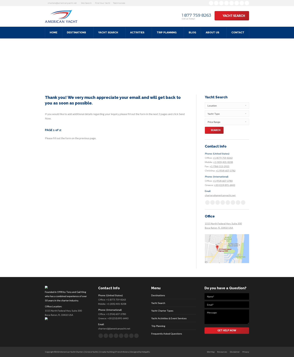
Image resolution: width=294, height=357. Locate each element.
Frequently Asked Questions (166, 333)
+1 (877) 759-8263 (223, 157)
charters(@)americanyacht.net (114, 328)
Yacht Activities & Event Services (169, 318)
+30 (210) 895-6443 (224, 185)
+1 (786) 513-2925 (219, 166)
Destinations (158, 295)
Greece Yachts (91, 352)
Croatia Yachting (107, 352)
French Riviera (122, 352)
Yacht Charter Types (162, 310)
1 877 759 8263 (196, 15)
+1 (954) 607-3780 (223, 180)
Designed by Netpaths (140, 352)
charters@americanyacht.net (62, 3)
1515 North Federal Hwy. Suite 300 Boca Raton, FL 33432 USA (63, 312)
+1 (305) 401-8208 (223, 162)
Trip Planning (158, 325)
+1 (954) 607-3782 (225, 170)
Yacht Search (158, 303)
